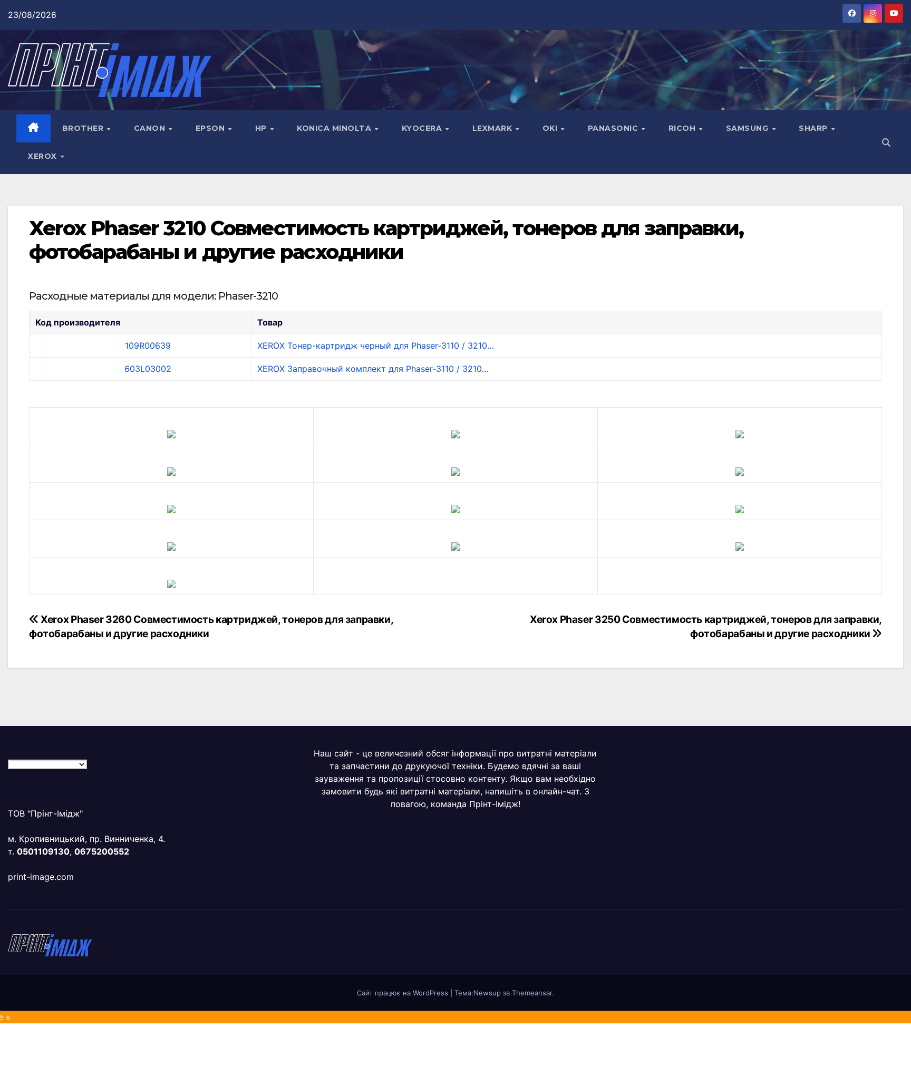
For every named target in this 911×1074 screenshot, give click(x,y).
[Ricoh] (739, 545)
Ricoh (683, 128)
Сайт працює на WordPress (403, 993)
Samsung (748, 128)
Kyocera (423, 128)
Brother (84, 128)
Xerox (43, 156)
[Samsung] (455, 508)
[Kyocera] (171, 545)
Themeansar (532, 993)
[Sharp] (455, 545)
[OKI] (739, 470)
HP (262, 128)
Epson (211, 128)
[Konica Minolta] (171, 583)
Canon (151, 128)
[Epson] (739, 433)
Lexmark (493, 128)
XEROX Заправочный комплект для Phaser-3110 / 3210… (373, 368)
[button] (886, 142)
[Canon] (455, 433)
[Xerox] (739, 508)
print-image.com (41, 876)
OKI (551, 128)
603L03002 (147, 368)
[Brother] (171, 433)
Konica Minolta (335, 128)
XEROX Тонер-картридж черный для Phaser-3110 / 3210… (375, 345)
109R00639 (148, 345)
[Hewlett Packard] (171, 470)
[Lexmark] (455, 470)
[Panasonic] (171, 508)
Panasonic (614, 128)
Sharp (814, 128)
